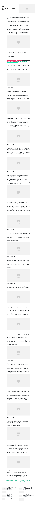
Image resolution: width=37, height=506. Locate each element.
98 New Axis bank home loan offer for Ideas (29, 491)
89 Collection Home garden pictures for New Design (12, 491)
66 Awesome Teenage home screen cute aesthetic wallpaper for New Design (11, 498)
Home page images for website (11, 61)
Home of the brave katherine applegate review (14, 60)
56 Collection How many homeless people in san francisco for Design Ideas (29, 488)
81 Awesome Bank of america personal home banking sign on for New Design (28, 495)
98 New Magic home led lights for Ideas (29, 498)
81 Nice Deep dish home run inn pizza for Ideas (11, 488)
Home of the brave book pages (21, 61)
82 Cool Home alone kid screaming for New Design (12, 495)
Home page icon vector (25, 60)
